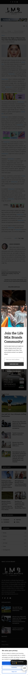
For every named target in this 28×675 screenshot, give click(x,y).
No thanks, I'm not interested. (14, 371)
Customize (14, 667)
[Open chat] (24, 668)
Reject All (14, 671)
